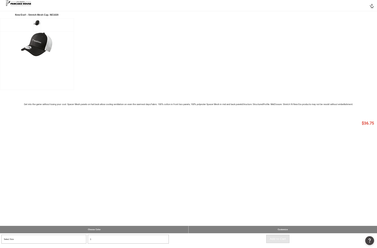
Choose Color (94, 229)
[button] (369, 240)
